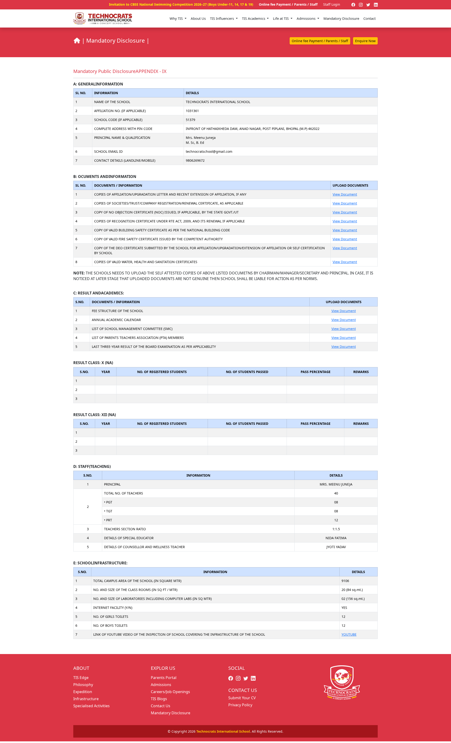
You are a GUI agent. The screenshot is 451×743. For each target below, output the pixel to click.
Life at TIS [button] (281, 18)
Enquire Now (365, 41)
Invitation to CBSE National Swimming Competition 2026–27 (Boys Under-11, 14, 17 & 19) (181, 4)
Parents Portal (163, 677)
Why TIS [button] (177, 18)
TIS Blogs (159, 698)
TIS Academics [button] (254, 18)
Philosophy (83, 684)
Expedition (82, 691)
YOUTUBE (349, 634)
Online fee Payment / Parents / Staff (288, 4)
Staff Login (331, 4)
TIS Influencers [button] (222, 18)
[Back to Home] (76, 40)
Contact (369, 18)
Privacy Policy (240, 704)
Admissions (161, 684)
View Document (345, 194)
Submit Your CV (242, 697)
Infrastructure (86, 698)
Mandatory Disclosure (341, 18)
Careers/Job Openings (170, 691)
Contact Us (160, 705)
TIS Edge (81, 677)
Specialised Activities (91, 705)
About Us (198, 18)
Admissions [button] (306, 18)
